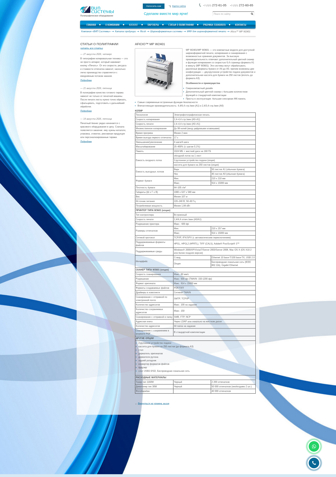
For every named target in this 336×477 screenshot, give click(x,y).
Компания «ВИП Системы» (96, 31)
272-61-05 (214, 5)
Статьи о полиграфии (181, 24)
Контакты (240, 24)
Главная (91, 24)
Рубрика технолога (214, 24)
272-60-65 (241, 5)
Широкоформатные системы (166, 31)
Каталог (133, 24)
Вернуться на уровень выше (153, 403)
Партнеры (153, 24)
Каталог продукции (125, 31)
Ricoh (143, 31)
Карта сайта (179, 6)
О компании (112, 24)
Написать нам (153, 6)
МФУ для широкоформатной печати (206, 31)
